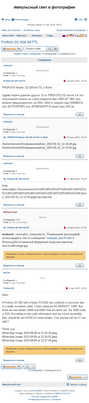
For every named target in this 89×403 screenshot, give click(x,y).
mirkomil (8, 65)
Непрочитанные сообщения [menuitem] (71, 30)
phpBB (37, 390)
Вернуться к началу (14, 114)
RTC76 (7, 273)
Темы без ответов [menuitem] (10, 30)
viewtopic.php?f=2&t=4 (60, 238)
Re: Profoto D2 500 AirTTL (17, 179)
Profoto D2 (9, 288)
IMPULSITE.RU (62, 393)
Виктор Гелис (10, 212)
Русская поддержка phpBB (44, 396)
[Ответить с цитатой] (80, 114)
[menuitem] (5, 19)
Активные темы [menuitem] (32, 30)
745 (18, 220)
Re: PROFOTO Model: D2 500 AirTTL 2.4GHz (26, 137)
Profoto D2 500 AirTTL (19, 42)
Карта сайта (8, 35)
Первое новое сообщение (27, 53)
